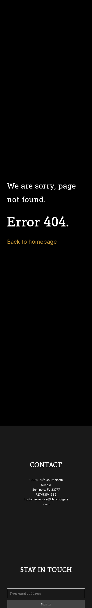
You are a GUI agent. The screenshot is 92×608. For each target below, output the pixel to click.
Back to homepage (32, 241)
